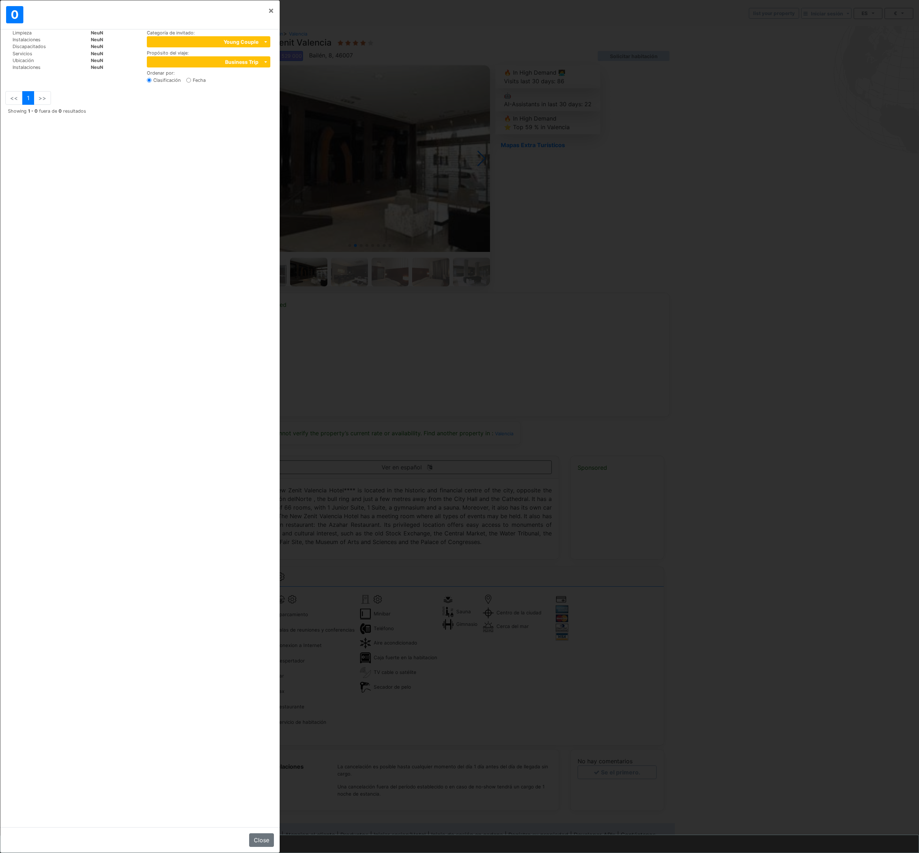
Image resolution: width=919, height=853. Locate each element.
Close (261, 840)
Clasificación (167, 80)
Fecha (199, 80)
